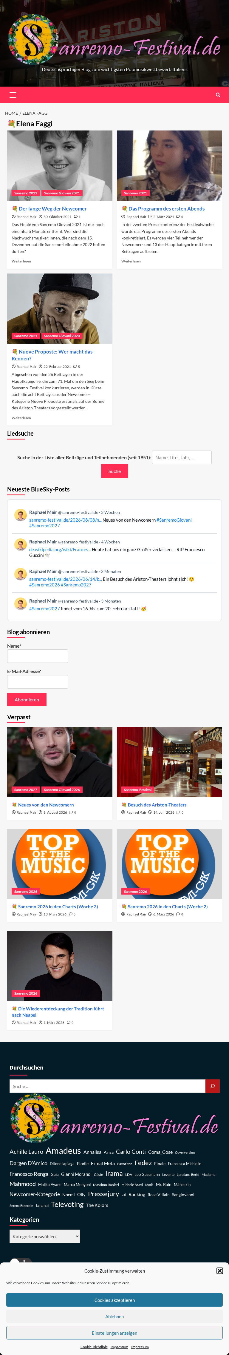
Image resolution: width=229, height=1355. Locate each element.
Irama (114, 1173)
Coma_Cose (160, 1152)
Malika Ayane (49, 1184)
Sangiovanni (183, 1194)
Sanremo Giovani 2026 (62, 789)
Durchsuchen (26, 1068)
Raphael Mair (26, 216)
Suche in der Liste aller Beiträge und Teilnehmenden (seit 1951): (84, 457)
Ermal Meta (103, 1163)
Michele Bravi (132, 1184)
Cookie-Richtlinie (94, 1347)
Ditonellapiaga (62, 1164)
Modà (149, 1185)
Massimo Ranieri (106, 1184)
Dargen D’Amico (28, 1163)
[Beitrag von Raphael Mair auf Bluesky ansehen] (114, 604)
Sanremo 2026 (25, 891)
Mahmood (23, 1183)
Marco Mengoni (77, 1184)
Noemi (68, 1194)
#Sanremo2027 (44, 525)
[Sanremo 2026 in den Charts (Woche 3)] (59, 864)
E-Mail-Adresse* (24, 671)
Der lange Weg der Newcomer (53, 208)
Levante (168, 1174)
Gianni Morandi (76, 1174)
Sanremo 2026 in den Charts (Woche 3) (58, 906)
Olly (81, 1194)
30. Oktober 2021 (58, 216)
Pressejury (103, 1194)
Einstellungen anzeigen (114, 1333)
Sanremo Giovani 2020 (62, 336)
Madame (208, 1174)
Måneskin (182, 1184)
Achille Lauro (26, 1151)
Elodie (83, 1163)
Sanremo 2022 (25, 193)
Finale (159, 1163)
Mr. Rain (163, 1184)
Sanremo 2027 (25, 789)
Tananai (42, 1205)
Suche (115, 471)
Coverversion (185, 1152)
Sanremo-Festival (137, 789)
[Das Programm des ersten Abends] (169, 165)
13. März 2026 (55, 914)
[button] (220, 1271)
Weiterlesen (21, 261)
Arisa (109, 1152)
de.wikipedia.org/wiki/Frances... (60, 549)
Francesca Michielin (184, 1164)
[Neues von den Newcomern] (59, 762)
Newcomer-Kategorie (35, 1194)
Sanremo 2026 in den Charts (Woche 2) (168, 906)
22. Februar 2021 (57, 366)
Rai (123, 1195)
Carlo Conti (131, 1151)
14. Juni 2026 (163, 812)
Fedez (143, 1163)
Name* (14, 646)
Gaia (55, 1174)
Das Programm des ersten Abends (167, 208)
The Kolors (97, 1205)
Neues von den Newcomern (46, 804)
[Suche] (212, 1086)
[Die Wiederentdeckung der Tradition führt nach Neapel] (59, 966)
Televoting (67, 1204)
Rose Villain (159, 1194)
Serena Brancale (21, 1205)
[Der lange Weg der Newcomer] (59, 165)
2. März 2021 (163, 216)
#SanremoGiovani (174, 520)
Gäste (98, 1174)
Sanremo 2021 (135, 193)
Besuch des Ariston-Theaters (157, 804)
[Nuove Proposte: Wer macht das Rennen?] (59, 309)
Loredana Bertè (188, 1174)
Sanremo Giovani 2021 (62, 193)
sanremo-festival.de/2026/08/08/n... (65, 520)
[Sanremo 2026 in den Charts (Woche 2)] (169, 864)
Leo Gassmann (147, 1174)
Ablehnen (114, 1316)
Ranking (137, 1194)
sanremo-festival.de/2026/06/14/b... (65, 579)
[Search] (218, 95)
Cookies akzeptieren (115, 1300)
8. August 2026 (55, 812)
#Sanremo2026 (44, 584)
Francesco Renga (29, 1174)
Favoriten (124, 1164)
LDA (128, 1174)
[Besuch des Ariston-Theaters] (169, 762)
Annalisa (92, 1152)
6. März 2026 (163, 914)
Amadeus (63, 1150)
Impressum (119, 1347)
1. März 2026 (54, 1022)
